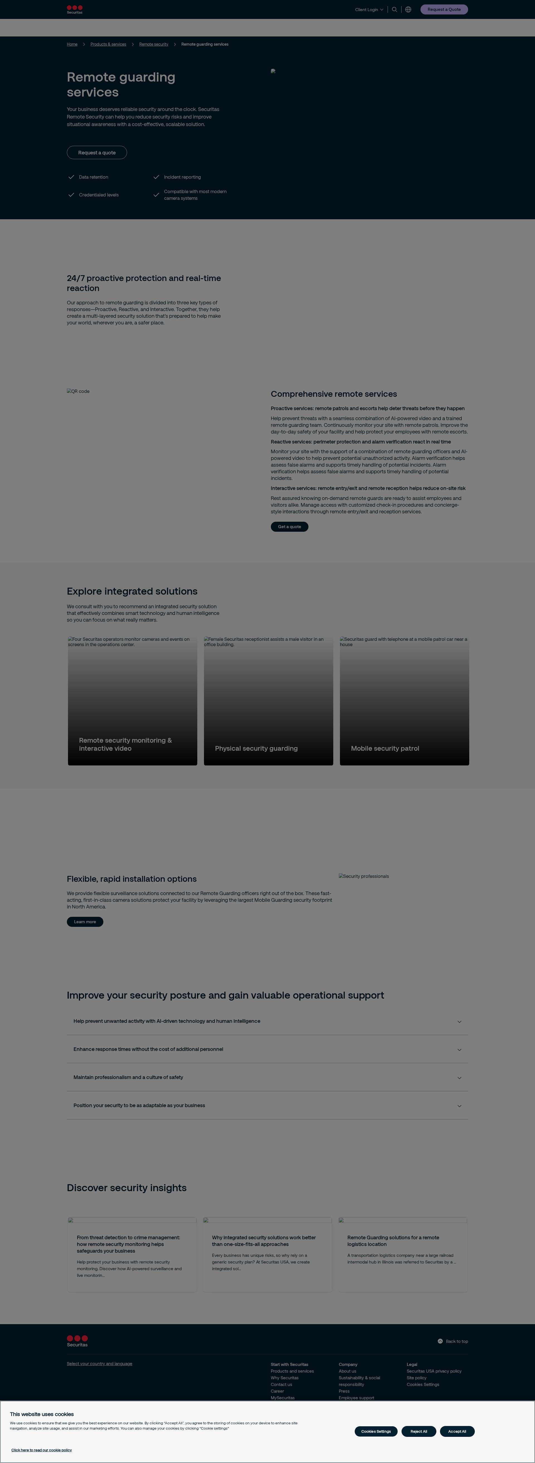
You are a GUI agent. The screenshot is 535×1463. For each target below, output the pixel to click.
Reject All (419, 1431)
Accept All (457, 1431)
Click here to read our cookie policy (41, 1450)
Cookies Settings (376, 1431)
